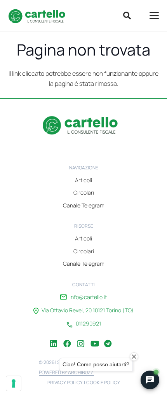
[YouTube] (94, 338)
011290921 (88, 323)
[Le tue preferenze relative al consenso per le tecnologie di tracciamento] (13, 383)
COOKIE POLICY (103, 382)
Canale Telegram (83, 205)
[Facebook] (67, 338)
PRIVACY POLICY (65, 382)
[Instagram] (81, 338)
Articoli (83, 180)
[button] (127, 15)
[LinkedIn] (53, 338)
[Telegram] (108, 338)
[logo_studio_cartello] (39, 15)
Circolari (83, 192)
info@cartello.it (88, 297)
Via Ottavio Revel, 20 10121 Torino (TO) (88, 310)
